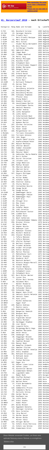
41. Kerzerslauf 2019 (14, 20)
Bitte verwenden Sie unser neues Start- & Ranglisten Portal (37, 5)
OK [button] (24, 447)
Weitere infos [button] (9, 441)
